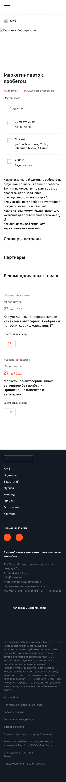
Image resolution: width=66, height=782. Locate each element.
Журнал (9, 488)
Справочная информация (19, 719)
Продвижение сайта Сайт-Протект (24, 763)
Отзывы (9, 500)
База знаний (11, 481)
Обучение (10, 475)
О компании (11, 507)
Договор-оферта (14, 726)
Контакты (10, 513)
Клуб (7, 468)
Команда (9, 494)
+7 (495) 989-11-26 (15, 572)
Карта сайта (11, 697)
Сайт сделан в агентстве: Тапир (19, 754)
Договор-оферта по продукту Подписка (28, 734)
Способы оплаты (14, 712)
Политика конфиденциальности (23, 704)
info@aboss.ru (13, 577)
